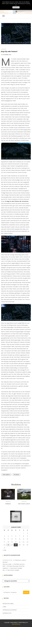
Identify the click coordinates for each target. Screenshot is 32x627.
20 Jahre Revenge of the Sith (15, 566)
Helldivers (8, 503)
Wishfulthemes (16, 624)
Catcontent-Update (16, 568)
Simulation (16, 474)
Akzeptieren (16, 7)
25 (8, 545)
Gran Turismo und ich (24, 503)
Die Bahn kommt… (19, 564)
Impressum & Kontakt (10, 610)
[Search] (16, 11)
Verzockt (3, 49)
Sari (4, 570)
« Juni (4, 550)
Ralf (4, 566)
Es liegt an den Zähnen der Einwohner (17, 201)
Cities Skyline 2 (6, 474)
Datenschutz (7, 613)
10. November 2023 (6, 54)
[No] (30, 5)
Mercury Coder (7, 564)
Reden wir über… (8, 603)
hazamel (5, 568)
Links (4, 606)
